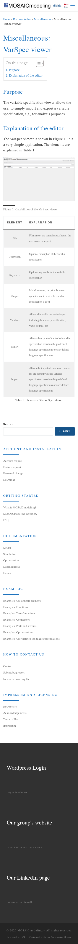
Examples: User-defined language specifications (31, 638)
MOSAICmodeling (30, 930)
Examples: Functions (15, 607)
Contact (8, 666)
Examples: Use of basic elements (22, 600)
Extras (7, 573)
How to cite (10, 706)
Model (7, 547)
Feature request (12, 467)
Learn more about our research (24, 847)
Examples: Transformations (19, 613)
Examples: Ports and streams (19, 626)
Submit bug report (13, 672)
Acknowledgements (14, 713)
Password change (13, 473)
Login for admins (17, 792)
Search (8, 424)
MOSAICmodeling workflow (20, 513)
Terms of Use (10, 719)
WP (24, 937)
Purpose (14, 70)
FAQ (5, 520)
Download (9, 479)
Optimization (11, 560)
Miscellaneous (42, 19)
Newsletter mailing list (16, 679)
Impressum (9, 725)
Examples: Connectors (16, 619)
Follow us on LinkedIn (20, 902)
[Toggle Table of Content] (37, 63)
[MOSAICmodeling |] (36, 5)
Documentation (22, 19)
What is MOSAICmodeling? (19, 507)
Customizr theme (61, 937)
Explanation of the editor (25, 75)
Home (6, 19)
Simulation (9, 554)
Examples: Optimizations (18, 632)
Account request (12, 460)
